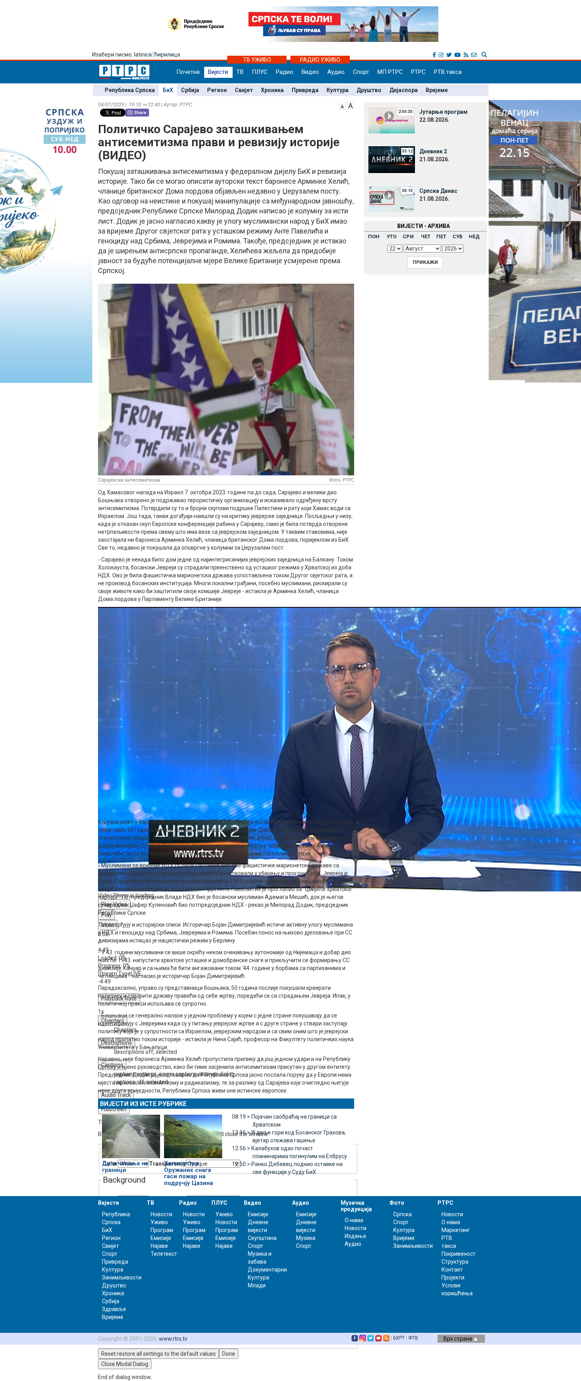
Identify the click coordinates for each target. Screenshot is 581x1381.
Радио (284, 71)
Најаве (159, 1246)
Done (228, 1354)
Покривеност (458, 1254)
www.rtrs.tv (173, 1339)
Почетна (188, 71)
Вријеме (437, 90)
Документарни (267, 1269)
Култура (337, 90)
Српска (402, 1214)
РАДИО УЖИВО (320, 60)
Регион (217, 90)
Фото (396, 1203)
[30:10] (391, 199)
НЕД (474, 236)
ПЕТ (441, 236)
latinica (143, 54)
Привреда (305, 90)
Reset (158, 1354)
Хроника (272, 90)
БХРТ (399, 1338)
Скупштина (262, 1238)
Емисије (161, 1238)
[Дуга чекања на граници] (131, 1133)
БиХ (168, 90)
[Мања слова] (342, 105)
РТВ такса (448, 71)
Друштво (369, 90)
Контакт (452, 1269)
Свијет (244, 90)
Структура (454, 1262)
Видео (310, 71)
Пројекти (452, 1277)
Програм (162, 1230)
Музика (305, 1238)
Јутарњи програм (443, 112)
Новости (161, 1214)
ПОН (373, 236)
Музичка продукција (356, 1206)
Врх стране (458, 1339)
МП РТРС (390, 71)
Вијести (218, 71)
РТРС (418, 71)
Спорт (361, 71)
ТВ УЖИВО (257, 60)
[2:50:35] (391, 120)
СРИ (408, 236)
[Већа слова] (350, 105)
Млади (257, 1285)
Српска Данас (438, 191)
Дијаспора (403, 90)
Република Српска (130, 90)
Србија (190, 90)
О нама (354, 1220)
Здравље (114, 1309)
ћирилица (167, 54)
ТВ (239, 71)
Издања (355, 1236)
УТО (391, 236)
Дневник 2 (433, 151)
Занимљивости (121, 1277)
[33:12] (391, 159)
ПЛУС (260, 71)
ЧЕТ (425, 236)
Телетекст (164, 1254)
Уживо (159, 1222)
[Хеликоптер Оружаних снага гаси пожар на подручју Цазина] (193, 1133)
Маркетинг (455, 1230)
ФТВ (413, 1338)
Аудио (336, 71)
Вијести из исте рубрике (143, 1104)
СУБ (457, 236)
